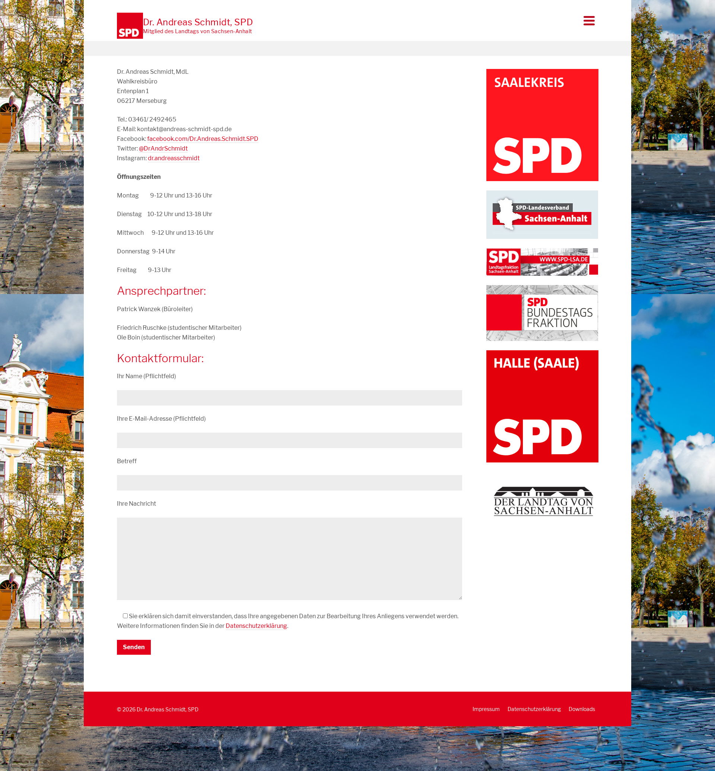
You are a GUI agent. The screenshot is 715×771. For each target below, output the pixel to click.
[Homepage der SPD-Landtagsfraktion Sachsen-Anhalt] (542, 261)
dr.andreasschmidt (174, 158)
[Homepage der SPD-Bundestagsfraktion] (542, 312)
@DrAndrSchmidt (163, 148)
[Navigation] (589, 20)
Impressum (486, 709)
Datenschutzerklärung (256, 625)
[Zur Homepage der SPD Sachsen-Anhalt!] (542, 214)
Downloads (582, 709)
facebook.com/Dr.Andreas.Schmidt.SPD (202, 138)
